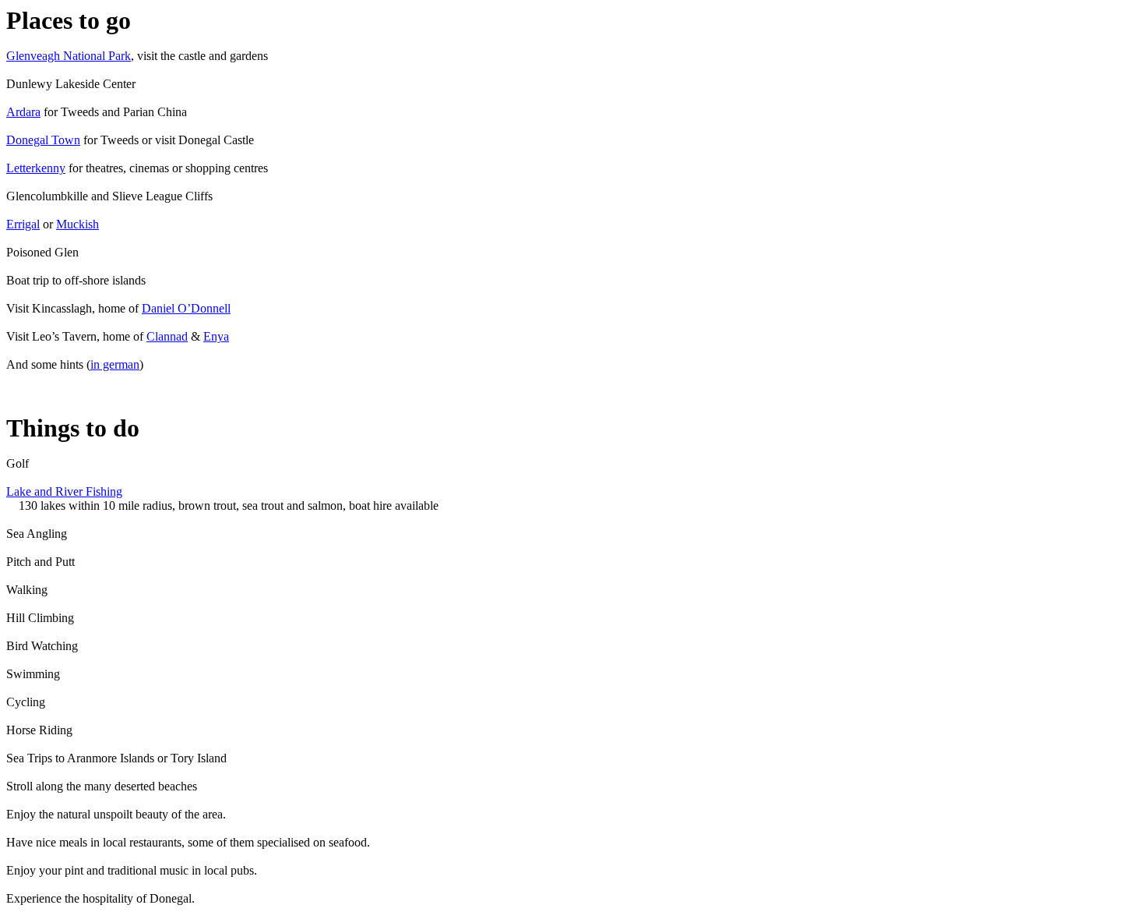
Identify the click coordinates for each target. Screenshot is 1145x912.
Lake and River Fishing (64, 491)
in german (114, 364)
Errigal (23, 224)
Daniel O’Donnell (186, 308)
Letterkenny (35, 168)
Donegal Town (43, 140)
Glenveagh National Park (68, 55)
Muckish (77, 224)
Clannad (167, 336)
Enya (216, 336)
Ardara (23, 111)
